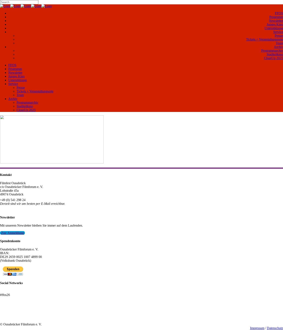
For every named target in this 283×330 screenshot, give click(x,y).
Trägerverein (8, 317)
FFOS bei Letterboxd (14, 291)
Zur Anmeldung (12, 233)
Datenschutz (275, 328)
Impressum (257, 328)
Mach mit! (6, 313)
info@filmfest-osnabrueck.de (19, 209)
